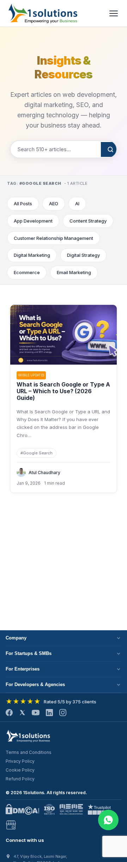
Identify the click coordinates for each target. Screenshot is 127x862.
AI (77, 203)
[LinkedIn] (49, 712)
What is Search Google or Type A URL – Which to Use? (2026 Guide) (63, 391)
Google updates (31, 375)
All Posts (23, 203)
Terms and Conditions (29, 752)
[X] (22, 712)
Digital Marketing (32, 255)
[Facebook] (9, 712)
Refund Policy (20, 778)
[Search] (110, 149)
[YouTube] (36, 712)
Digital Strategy (83, 255)
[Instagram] (62, 712)
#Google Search (36, 452)
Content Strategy (88, 221)
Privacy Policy (20, 761)
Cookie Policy (20, 770)
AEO (53, 203)
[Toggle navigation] (113, 13)
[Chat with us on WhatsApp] (108, 820)
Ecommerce (27, 272)
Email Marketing (74, 272)
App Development (33, 221)
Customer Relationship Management (53, 238)
